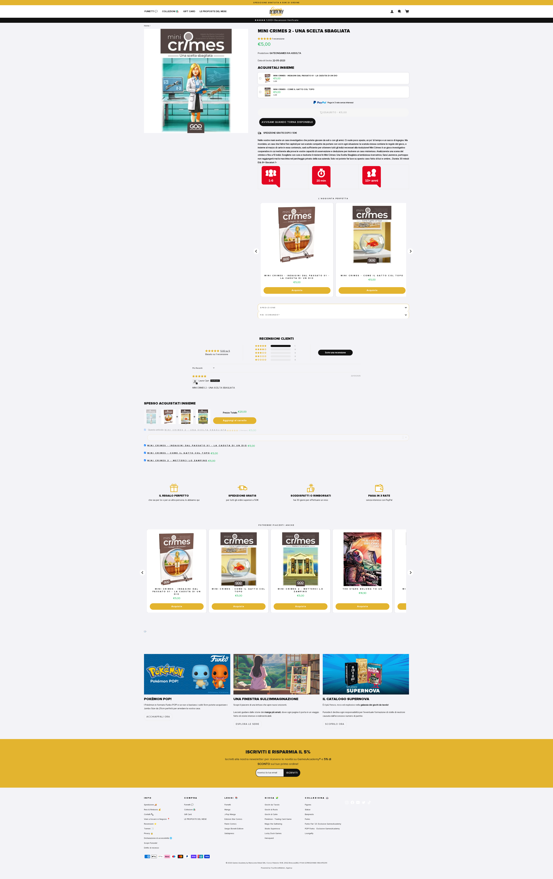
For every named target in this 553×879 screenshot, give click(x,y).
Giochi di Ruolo (271, 810)
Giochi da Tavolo (272, 805)
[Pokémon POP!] (187, 674)
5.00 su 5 (225, 351)
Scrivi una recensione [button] (335, 352)
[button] (265, 38)
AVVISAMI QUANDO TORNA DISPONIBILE (287, 122)
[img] (199, 376)
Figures (308, 805)
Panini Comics (230, 824)
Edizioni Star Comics (233, 819)
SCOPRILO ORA (334, 724)
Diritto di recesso (151, 848)
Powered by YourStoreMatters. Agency (276, 868)
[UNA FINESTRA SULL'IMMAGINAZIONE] (276, 674)
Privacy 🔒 (148, 833)
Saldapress (229, 833)
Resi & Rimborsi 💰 (152, 810)
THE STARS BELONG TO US (362, 589)
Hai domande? (270, 315)
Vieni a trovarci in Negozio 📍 (157, 819)
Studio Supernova (272, 829)
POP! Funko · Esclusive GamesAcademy (322, 829)
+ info (275, 81)
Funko (307, 819)
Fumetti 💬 (151, 11)
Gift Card (189, 11)
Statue (307, 810)
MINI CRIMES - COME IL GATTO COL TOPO (372, 276)
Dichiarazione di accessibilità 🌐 (158, 838)
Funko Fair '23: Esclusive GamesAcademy (323, 824)
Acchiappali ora (158, 716)
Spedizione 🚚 (150, 805)
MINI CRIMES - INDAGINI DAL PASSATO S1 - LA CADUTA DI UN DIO (297, 277)
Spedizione (268, 308)
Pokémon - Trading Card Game (278, 819)
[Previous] (256, 251)
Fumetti (228, 805)
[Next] (410, 251)
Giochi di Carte (271, 814)
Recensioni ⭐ (150, 824)
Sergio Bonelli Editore (234, 829)
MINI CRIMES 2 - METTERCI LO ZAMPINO (177, 461)
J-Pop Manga (230, 814)
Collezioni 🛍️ (170, 11)
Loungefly (309, 833)
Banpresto (309, 814)
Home (146, 26)
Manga (227, 810)
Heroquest (269, 838)
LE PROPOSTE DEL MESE (213, 11)
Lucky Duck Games (273, 833)
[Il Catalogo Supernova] (366, 674)
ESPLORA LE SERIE (247, 724)
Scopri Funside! (150, 843)
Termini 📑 (149, 829)
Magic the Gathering (273, 824)
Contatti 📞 (149, 814)
